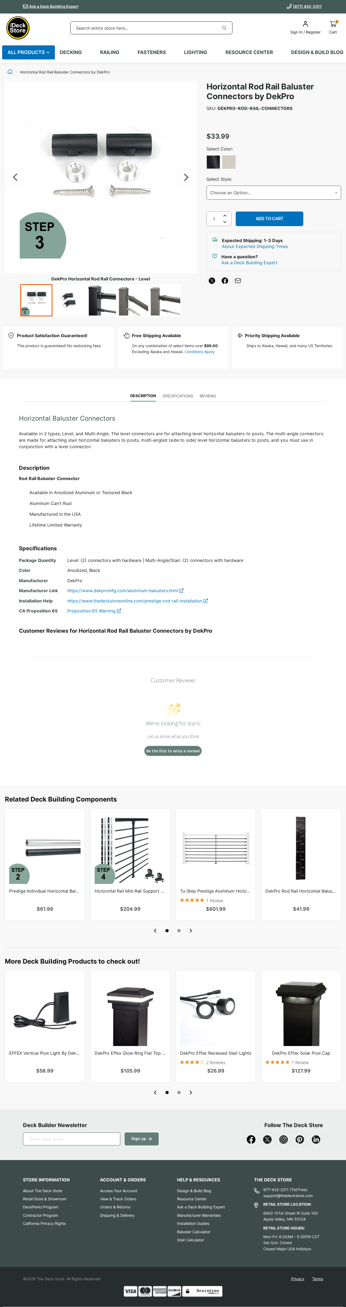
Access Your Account (118, 1190)
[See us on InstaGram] (284, 1139)
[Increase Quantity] (225, 215)
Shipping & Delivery (117, 1215)
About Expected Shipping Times (255, 246)
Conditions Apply (200, 351)
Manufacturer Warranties (199, 1215)
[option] (213, 162)
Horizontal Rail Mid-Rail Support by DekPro (130, 891)
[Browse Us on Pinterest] (300, 1139)
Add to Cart (270, 218)
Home (10, 72)
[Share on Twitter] (212, 280)
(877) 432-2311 (307, 6)
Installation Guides (193, 1223)
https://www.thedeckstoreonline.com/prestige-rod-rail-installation (135, 601)
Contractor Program (40, 1215)
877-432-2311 (276, 1189)
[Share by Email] (237, 280)
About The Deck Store (42, 1190)
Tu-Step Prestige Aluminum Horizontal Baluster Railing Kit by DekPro (215, 891)
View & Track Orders (118, 1199)
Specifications (177, 396)
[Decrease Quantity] (225, 223)
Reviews (208, 396)
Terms (317, 1278)
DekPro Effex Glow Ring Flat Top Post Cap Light (130, 1053)
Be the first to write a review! (173, 750)
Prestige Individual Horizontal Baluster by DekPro (45, 891)
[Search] (224, 28)
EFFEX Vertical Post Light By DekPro (45, 1053)
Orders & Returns (115, 1207)
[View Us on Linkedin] (316, 1139)
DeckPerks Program (40, 1207)
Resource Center (192, 1199)
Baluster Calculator (193, 1231)
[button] (167, 931)
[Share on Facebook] (224, 280)
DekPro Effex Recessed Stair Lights (215, 1053)
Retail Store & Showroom (44, 1199)
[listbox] (274, 162)
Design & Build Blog (194, 1190)
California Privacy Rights (44, 1223)
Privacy (297, 1278)
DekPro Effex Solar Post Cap (301, 1053)
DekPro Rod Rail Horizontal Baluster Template (301, 891)
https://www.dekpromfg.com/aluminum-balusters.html (123, 590)
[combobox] (144, 28)
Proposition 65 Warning (92, 611)
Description (143, 395)
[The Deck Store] (17, 27)
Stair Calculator (190, 1240)
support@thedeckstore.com (288, 1195)
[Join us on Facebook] (251, 1139)
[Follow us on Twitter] (267, 1139)
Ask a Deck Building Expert (53, 6)
